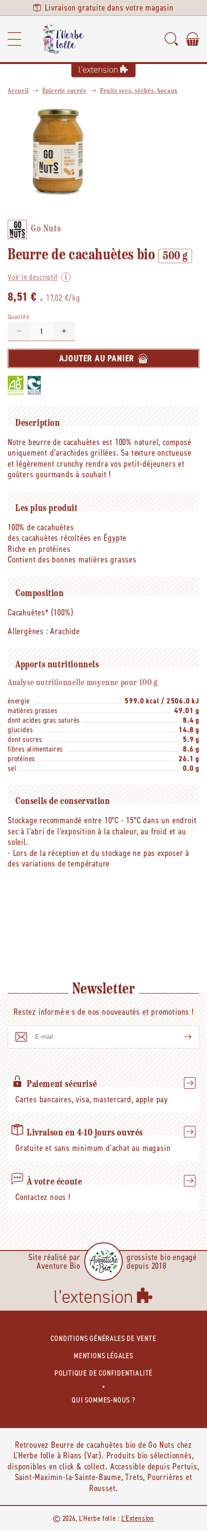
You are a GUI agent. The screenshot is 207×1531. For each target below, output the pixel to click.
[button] (14, 39)
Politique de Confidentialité (103, 1373)
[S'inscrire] (180, 1036)
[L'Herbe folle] (63, 39)
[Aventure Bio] (103, 1261)
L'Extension (137, 1518)
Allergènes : (28, 631)
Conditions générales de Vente (103, 1338)
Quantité (18, 316)
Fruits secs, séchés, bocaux (139, 91)
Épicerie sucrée (64, 91)
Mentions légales (103, 1356)
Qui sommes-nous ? (103, 1400)
